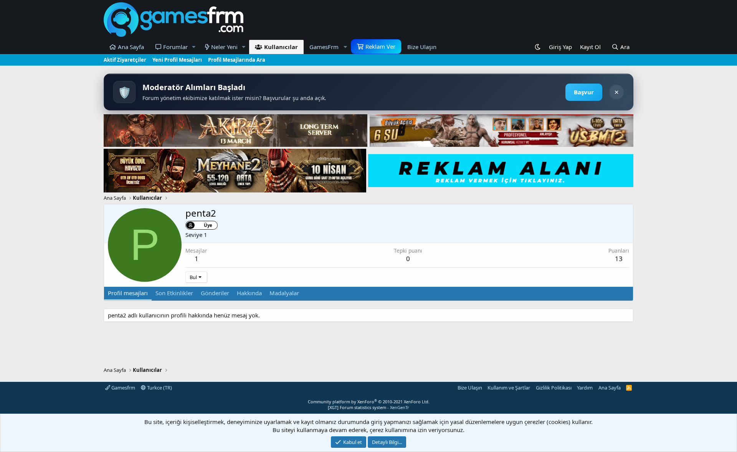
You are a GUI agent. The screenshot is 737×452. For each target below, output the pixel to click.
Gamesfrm (122, 387)
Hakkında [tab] (249, 293)
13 (619, 258)
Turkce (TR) (159, 387)
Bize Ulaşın (421, 47)
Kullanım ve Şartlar (508, 387)
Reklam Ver (380, 46)
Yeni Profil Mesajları (177, 59)
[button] (193, 47)
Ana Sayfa (131, 47)
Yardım (585, 387)
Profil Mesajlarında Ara (236, 59)
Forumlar (175, 47)
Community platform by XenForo (369, 401)
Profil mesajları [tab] (128, 293)
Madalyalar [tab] (284, 293)
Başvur (584, 92)
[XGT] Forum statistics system (368, 407)
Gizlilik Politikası (554, 387)
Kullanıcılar (281, 47)
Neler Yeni (224, 47)
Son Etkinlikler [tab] (174, 293)
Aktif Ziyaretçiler (125, 59)
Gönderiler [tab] (215, 293)
